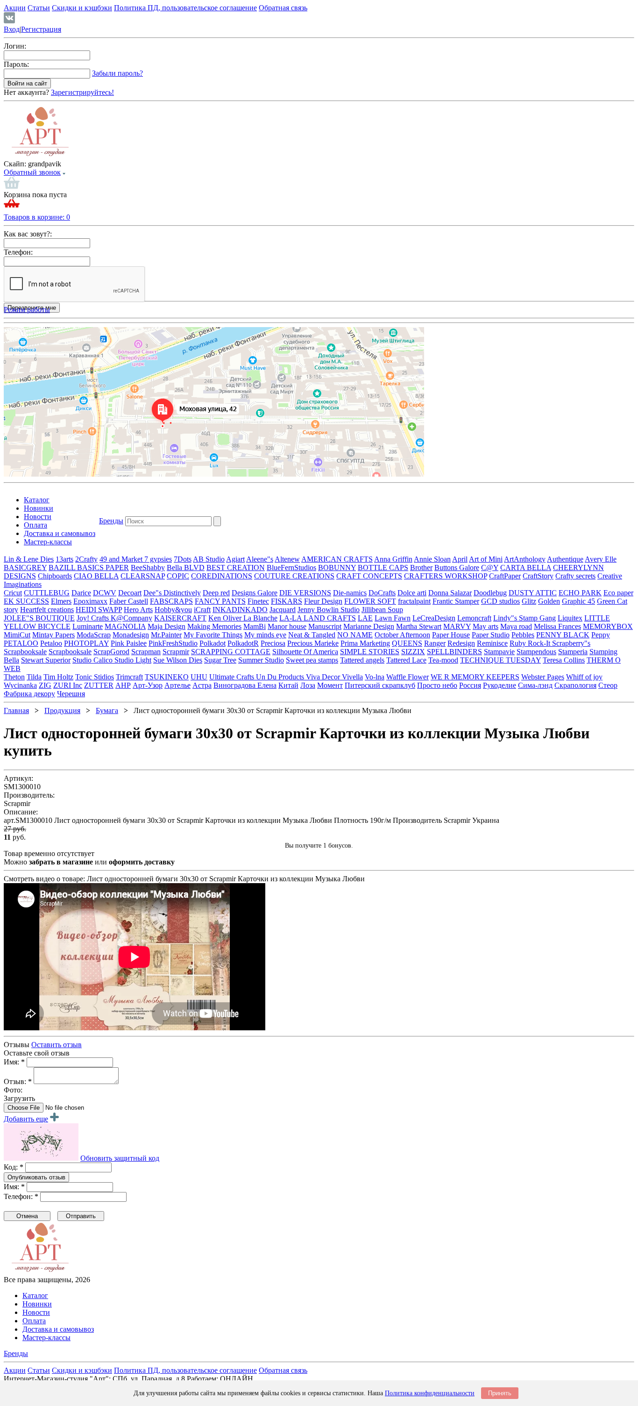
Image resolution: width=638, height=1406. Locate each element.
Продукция (62, 710)
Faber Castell (128, 601)
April (460, 559)
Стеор (607, 685)
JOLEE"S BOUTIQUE (39, 618)
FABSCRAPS (171, 601)
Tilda (34, 677)
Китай (288, 685)
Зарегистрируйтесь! (82, 92)
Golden (549, 601)
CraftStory (538, 576)
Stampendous (536, 652)
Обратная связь (283, 8)
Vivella (352, 677)
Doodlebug (490, 593)
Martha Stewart (418, 626)
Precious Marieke (313, 643)
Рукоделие (499, 685)
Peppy (600, 635)
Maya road (516, 626)
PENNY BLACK (562, 635)
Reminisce (492, 643)
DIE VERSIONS (305, 593)
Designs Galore (254, 593)
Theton (14, 677)
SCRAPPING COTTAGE (230, 652)
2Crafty (86, 559)
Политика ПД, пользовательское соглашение (185, 8)
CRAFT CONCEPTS (369, 576)
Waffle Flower (407, 677)
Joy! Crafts (94, 618)
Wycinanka (20, 685)
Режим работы (27, 310)
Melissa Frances (557, 626)
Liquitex (570, 618)
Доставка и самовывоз (59, 533)
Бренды (111, 521)
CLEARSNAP (143, 576)
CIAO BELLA (96, 576)
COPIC (178, 576)
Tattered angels (362, 660)
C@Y (489, 567)
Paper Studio (491, 635)
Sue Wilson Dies (177, 660)
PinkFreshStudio (173, 643)
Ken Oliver (225, 618)
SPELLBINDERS (454, 652)
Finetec (258, 601)
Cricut (13, 593)
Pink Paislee (129, 643)
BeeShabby (148, 567)
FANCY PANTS (220, 601)
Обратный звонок (32, 172)
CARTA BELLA (525, 567)
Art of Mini (486, 559)
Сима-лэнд (535, 685)
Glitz (529, 601)
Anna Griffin (393, 559)
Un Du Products (281, 677)
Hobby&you (173, 610)
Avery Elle (601, 559)
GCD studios (500, 601)
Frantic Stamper (455, 601)
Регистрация (41, 29)
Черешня (71, 694)
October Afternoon (402, 635)
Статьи (39, 8)
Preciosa (273, 643)
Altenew (287, 559)
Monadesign (131, 635)
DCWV (104, 593)
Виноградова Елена (244, 685)
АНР (123, 685)
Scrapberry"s (571, 643)
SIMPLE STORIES (369, 652)
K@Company (131, 618)
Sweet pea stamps (312, 660)
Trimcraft (129, 677)
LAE (365, 618)
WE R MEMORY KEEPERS (475, 677)
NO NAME (355, 635)
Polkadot (212, 643)
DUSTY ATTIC (533, 593)
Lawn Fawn (393, 618)
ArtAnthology (525, 559)
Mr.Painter (166, 635)
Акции (15, 8)
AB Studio (209, 559)
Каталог (37, 500)
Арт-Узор (148, 685)
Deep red (216, 593)
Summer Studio (261, 660)
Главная (16, 710)
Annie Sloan (432, 559)
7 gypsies (158, 559)
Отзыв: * (18, 1081)
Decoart (130, 593)
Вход (12, 29)
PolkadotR (243, 643)
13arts (64, 559)
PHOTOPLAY (86, 643)
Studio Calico (93, 660)
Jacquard (282, 610)
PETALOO (21, 643)
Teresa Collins (564, 660)
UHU (199, 677)
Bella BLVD (186, 567)
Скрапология (575, 685)
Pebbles (522, 635)
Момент (330, 685)
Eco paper (618, 593)
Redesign (461, 643)
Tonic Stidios (94, 677)
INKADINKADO (240, 610)
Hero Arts (138, 610)
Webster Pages (542, 677)
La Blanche (260, 618)
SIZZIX (413, 652)
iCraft (202, 610)
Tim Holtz (58, 677)
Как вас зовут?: (28, 234)
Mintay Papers (53, 635)
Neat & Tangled (311, 635)
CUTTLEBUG (47, 593)
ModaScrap (94, 635)
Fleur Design (323, 601)
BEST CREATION (235, 567)
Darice (81, 593)
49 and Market (121, 559)
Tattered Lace (406, 660)
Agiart (235, 559)
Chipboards (55, 576)
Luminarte (87, 626)
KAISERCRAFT (180, 618)
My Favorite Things (213, 635)
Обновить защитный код (119, 1158)
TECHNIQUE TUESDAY (500, 660)
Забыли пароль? (117, 73)
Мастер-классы (48, 542)
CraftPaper (505, 576)
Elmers (61, 601)
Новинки (38, 508)
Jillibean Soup (382, 610)
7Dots (182, 559)
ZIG (45, 685)
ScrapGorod (111, 652)
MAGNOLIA (125, 626)
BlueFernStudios (291, 567)
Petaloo (51, 643)
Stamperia (573, 652)
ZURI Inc (67, 685)
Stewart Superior (46, 660)
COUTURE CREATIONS (294, 576)
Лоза (307, 685)
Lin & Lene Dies (29, 559)
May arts (485, 626)
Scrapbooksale (25, 652)
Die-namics (350, 593)
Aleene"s (259, 559)
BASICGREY (25, 567)
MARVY (457, 626)
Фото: (13, 1090)
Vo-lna (374, 677)
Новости (37, 517)
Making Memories (214, 626)
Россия (470, 685)
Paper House (451, 635)
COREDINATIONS (221, 576)
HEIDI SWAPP (99, 610)
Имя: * (14, 1062)
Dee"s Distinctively (172, 593)
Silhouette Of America (305, 652)
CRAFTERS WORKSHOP (445, 576)
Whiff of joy (584, 677)
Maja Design (166, 626)
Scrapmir (176, 652)
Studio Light (132, 660)
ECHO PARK (580, 593)
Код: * (13, 1167)
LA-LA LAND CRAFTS (317, 618)
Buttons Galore (456, 567)
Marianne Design (368, 626)
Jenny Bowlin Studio (329, 610)
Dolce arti (411, 593)
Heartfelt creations (47, 610)
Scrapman (146, 652)
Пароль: (16, 64)
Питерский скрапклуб (380, 685)
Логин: (15, 46)
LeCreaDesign (433, 618)
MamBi (254, 626)
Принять (499, 1393)
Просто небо (437, 685)
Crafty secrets (575, 576)
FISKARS (286, 601)
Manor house (287, 626)
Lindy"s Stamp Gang (524, 618)
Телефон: (18, 252)
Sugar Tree (220, 660)
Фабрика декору (29, 694)
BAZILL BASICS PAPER (89, 567)
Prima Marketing (365, 643)
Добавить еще (26, 1119)
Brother (421, 567)
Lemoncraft (474, 618)
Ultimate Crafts (232, 677)
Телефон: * (21, 1196)
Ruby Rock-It (531, 643)
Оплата (35, 525)
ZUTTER (98, 685)
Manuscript (324, 626)
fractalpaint (414, 601)
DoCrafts (382, 593)
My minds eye (265, 635)
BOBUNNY (337, 567)
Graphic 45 (578, 601)
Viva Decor (324, 677)
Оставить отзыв (56, 1045)
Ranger (435, 643)
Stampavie (499, 652)
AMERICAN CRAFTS (337, 559)
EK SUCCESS (26, 601)
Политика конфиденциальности (430, 1393)
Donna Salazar (450, 593)
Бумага (107, 710)
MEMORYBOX (608, 626)
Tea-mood (443, 660)
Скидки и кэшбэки (82, 8)
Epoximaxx (90, 601)
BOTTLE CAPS (383, 567)
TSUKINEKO (167, 677)
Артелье (177, 685)
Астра (202, 685)
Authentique (565, 559)
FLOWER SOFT (370, 601)
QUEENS (407, 643)
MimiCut (17, 635)
